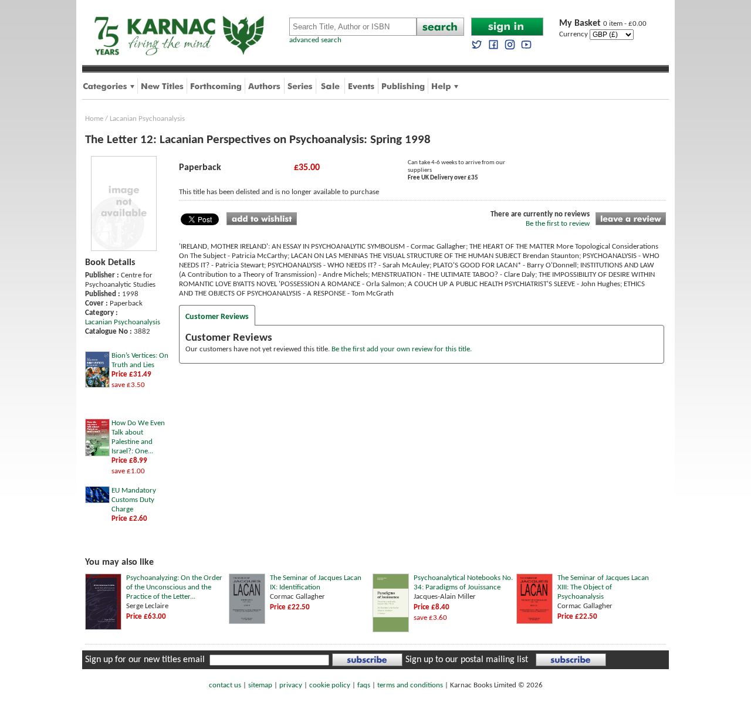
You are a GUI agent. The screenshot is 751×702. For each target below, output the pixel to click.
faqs (363, 685)
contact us (225, 685)
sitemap (260, 685)
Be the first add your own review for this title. (401, 349)
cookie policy (329, 685)
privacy (290, 685)
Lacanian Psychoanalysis (147, 119)
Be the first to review (558, 224)
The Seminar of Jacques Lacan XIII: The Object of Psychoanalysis (603, 587)
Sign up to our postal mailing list (466, 659)
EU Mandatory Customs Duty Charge (133, 500)
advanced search (315, 40)
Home (94, 119)
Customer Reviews (217, 317)
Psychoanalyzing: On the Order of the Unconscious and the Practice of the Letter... (174, 587)
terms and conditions (410, 685)
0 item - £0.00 (603, 24)
